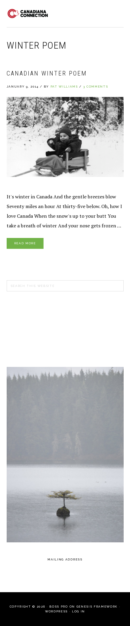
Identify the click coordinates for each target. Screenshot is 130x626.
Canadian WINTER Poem (47, 73)
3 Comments (95, 86)
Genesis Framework (97, 606)
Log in (78, 611)
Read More (25, 243)
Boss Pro (58, 606)
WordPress (56, 611)
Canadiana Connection (28, 13)
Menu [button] (117, 12)
